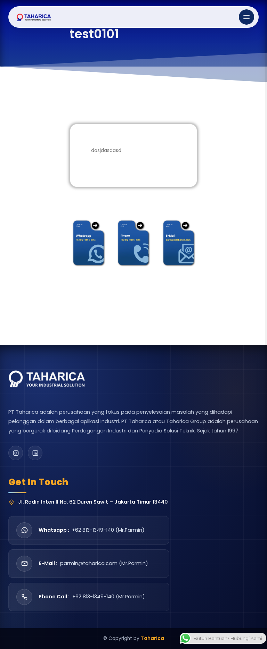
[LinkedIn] (35, 453)
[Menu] (246, 17)
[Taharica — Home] (34, 17)
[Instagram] (15, 453)
